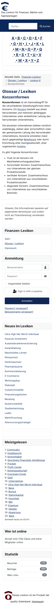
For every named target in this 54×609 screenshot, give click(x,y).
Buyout (12, 491)
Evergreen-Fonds (16, 474)
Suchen (46, 26)
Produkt (11, 463)
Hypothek (13, 498)
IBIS (10, 501)
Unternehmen (15, 481)
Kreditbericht (14, 453)
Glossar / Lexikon (14, 243)
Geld (10, 477)
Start (7, 238)
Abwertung (14, 512)
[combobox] (23, 26)
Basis (11, 488)
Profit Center (14, 467)
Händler (12, 508)
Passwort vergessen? (16, 308)
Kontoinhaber (14, 456)
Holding (21, 146)
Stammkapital (15, 495)
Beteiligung (30, 139)
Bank (11, 515)
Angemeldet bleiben (19, 283)
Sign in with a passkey (29, 291)
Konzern (22, 109)
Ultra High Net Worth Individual (25, 484)
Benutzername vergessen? (19, 311)
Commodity (13, 449)
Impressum (11, 248)
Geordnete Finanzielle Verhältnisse (26, 460)
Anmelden (27, 300)
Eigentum (13, 505)
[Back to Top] (49, 604)
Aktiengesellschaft (17, 470)
